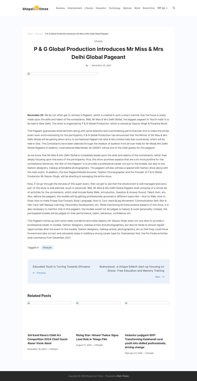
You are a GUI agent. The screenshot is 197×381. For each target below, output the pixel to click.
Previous (41, 272)
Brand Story (149, 8)
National (127, 8)
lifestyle (47, 247)
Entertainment (75, 8)
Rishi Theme (123, 376)
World (137, 8)
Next (157, 276)
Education (101, 8)
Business (60, 8)
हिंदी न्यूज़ (161, 8)
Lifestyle (89, 8)
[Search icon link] (173, 8)
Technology (114, 8)
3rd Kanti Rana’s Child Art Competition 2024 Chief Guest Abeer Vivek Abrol (47, 339)
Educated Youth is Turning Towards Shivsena (61, 266)
